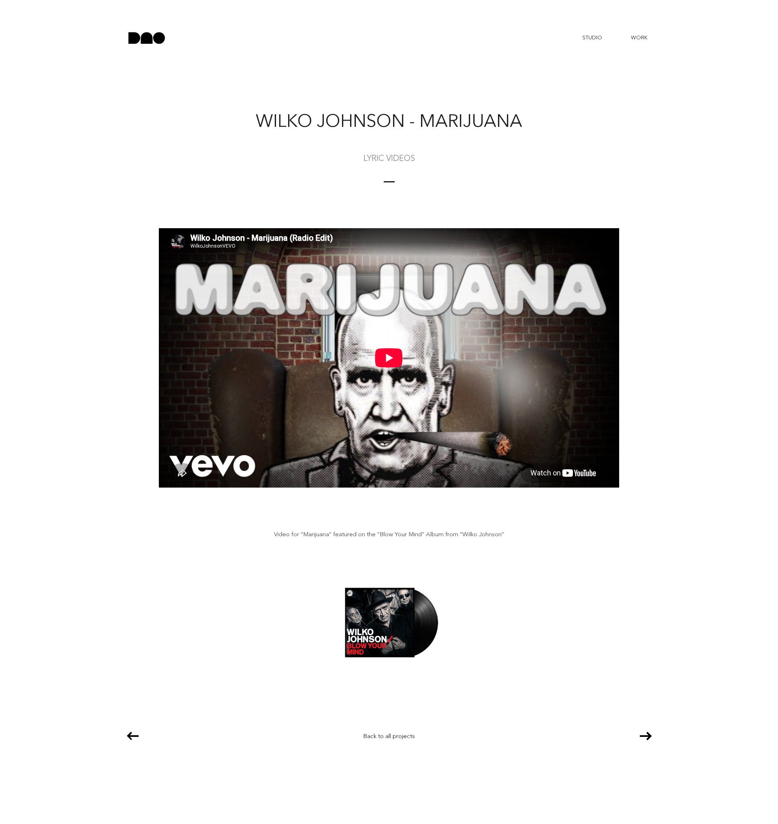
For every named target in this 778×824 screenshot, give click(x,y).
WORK (639, 38)
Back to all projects (389, 737)
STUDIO (592, 38)
